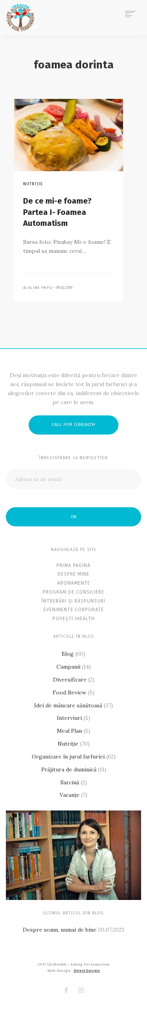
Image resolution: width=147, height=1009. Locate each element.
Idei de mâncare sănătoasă (68, 705)
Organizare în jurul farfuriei (68, 756)
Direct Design (87, 970)
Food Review (69, 692)
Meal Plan (69, 730)
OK (73, 516)
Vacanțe (70, 794)
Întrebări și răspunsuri (73, 601)
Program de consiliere (73, 592)
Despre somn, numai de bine (59, 929)
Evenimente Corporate (74, 609)
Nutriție (68, 743)
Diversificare (70, 679)
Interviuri (69, 717)
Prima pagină (73, 565)
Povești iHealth (74, 618)
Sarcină (69, 782)
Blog (68, 653)
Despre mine (73, 574)
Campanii (68, 666)
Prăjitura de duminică (68, 769)
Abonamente (73, 583)
